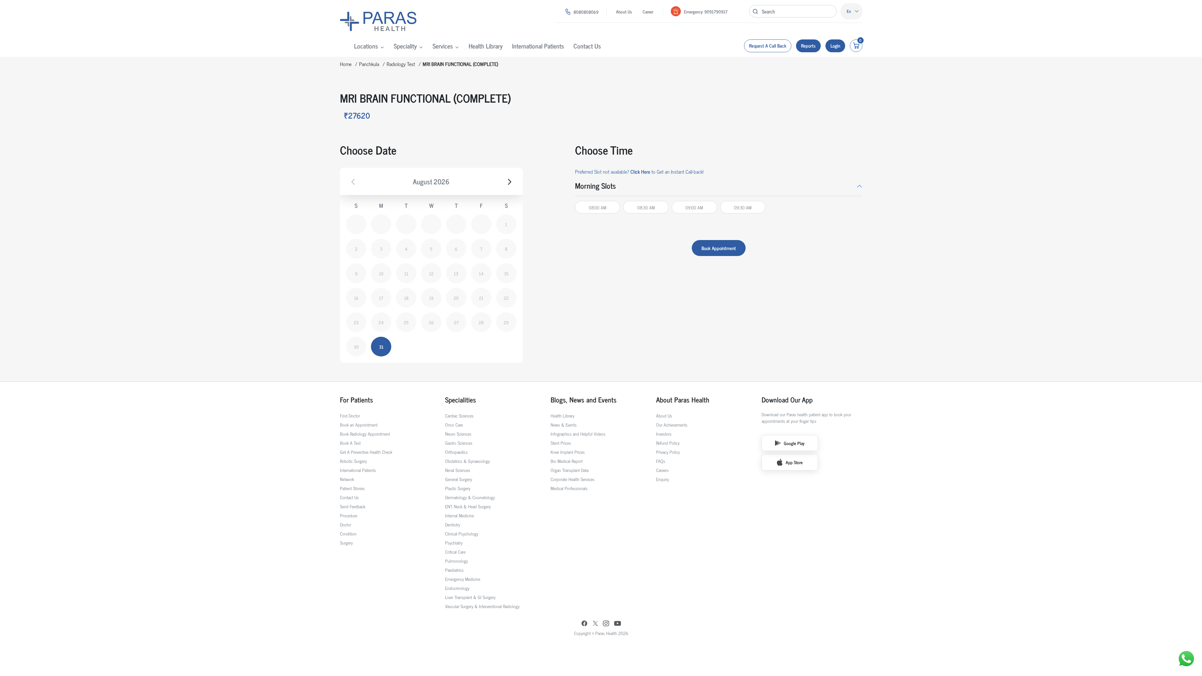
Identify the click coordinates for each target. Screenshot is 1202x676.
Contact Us (587, 46)
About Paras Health (682, 399)
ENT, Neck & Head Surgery (468, 506)
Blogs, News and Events (584, 399)
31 (381, 346)
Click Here (640, 171)
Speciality (405, 46)
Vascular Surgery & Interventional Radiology (482, 606)
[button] (718, 185)
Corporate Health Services (572, 479)
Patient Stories (352, 488)
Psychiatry (454, 542)
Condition (348, 533)
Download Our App (787, 399)
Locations (366, 46)
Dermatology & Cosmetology (470, 497)
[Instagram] (606, 623)
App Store (794, 462)
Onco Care (454, 424)
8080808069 (585, 11)
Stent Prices (561, 442)
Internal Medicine (459, 515)
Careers (662, 470)
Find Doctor (350, 415)
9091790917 (715, 11)
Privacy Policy (668, 451)
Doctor (345, 524)
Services (443, 46)
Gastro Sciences (458, 442)
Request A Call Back (767, 45)
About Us (624, 11)
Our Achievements (671, 424)
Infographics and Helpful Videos (578, 433)
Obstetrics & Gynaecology (467, 460)
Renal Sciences (457, 470)
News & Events (564, 424)
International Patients (538, 46)
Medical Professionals (569, 488)
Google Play (794, 443)
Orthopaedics (456, 451)
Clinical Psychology (461, 533)
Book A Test (350, 442)
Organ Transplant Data (569, 470)
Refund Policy (668, 442)
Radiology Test (401, 64)
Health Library (486, 46)
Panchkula (369, 64)
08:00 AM (597, 207)
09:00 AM (694, 207)
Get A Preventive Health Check (366, 451)
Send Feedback (352, 506)
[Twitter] (595, 624)
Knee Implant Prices (568, 451)
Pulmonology (456, 560)
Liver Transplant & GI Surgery (470, 597)
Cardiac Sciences (459, 415)
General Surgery (458, 479)
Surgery (346, 542)
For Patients (356, 399)
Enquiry (662, 479)
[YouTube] (618, 624)
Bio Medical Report (567, 460)
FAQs (660, 460)
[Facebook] (584, 624)
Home (346, 64)
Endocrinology (457, 588)
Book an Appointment (359, 424)
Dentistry (452, 524)
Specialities (460, 399)
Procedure (348, 515)
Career (648, 11)
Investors (663, 433)
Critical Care (455, 551)
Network (347, 479)
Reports (808, 45)
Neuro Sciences (458, 433)
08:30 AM (646, 207)
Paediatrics (454, 569)
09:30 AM (743, 207)
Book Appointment (718, 248)
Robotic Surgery (353, 460)
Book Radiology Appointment (365, 433)
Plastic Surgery (457, 488)
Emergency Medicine (462, 578)
